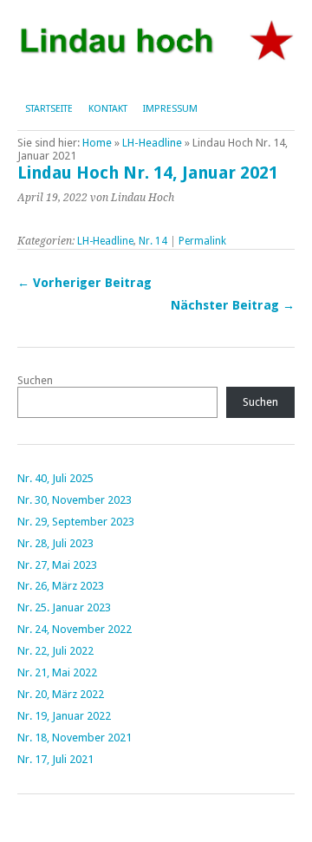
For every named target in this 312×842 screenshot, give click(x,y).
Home (97, 142)
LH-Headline (152, 142)
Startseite (49, 108)
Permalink (202, 241)
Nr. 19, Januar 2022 (64, 715)
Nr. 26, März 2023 (60, 585)
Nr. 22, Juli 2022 (55, 650)
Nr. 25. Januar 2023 (64, 607)
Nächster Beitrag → (233, 305)
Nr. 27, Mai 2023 (57, 564)
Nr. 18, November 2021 (74, 737)
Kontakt (107, 108)
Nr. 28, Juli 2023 (55, 543)
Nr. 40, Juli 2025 (55, 478)
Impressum (170, 108)
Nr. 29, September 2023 (75, 521)
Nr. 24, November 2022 (74, 629)
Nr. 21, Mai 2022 (57, 672)
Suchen (35, 380)
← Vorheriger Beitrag (84, 283)
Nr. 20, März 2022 (60, 694)
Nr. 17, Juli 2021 (55, 759)
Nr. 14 (153, 241)
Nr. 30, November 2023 (74, 499)
